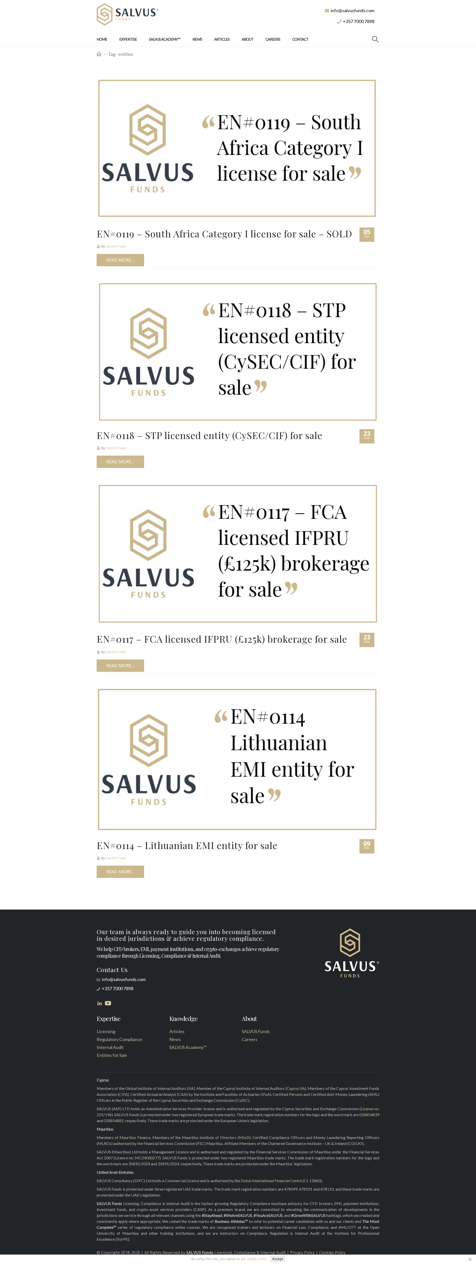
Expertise (128, 39)
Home (102, 39)
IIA (191, 1088)
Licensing (106, 1031)
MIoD (244, 1137)
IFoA (266, 1094)
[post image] (238, 148)
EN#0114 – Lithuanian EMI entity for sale (187, 845)
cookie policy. (257, 1259)
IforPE (122, 1239)
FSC (200, 1143)
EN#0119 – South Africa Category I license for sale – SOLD (224, 233)
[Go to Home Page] (99, 54)
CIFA (123, 1094)
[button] (375, 39)
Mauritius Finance (134, 1137)
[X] (469, 1259)
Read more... (120, 260)
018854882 (114, 1120)
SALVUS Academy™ (164, 39)
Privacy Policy (302, 1252)
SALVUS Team (116, 246)
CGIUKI (355, 1143)
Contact (300, 39)
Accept (277, 1259)
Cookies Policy (332, 1252)
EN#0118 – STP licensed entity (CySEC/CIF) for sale (209, 435)
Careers (273, 39)
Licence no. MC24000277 (137, 1157)
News (197, 39)
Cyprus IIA (296, 1088)
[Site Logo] (128, 14)
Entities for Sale (112, 1055)
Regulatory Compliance (119, 1039)
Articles (222, 39)
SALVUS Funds (256, 1031)
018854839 (369, 1114)
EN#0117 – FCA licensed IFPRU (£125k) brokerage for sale (222, 638)
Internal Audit (110, 1047)
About (247, 39)
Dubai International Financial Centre (271, 1180)
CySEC (242, 1100)
